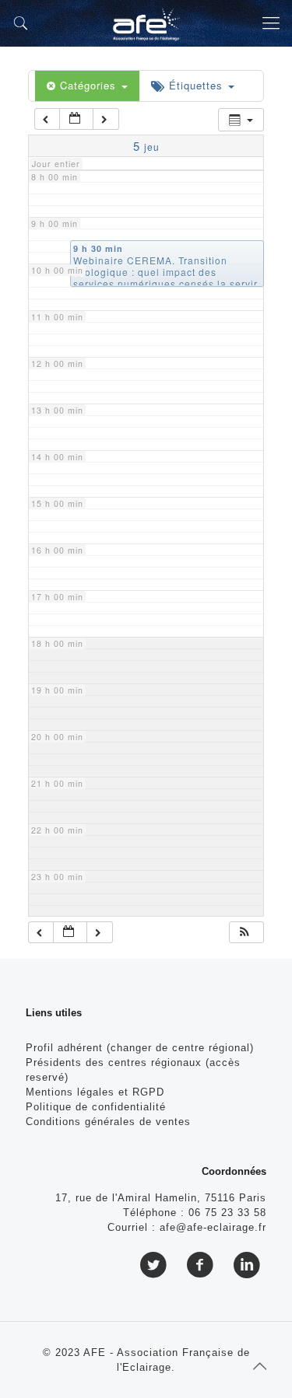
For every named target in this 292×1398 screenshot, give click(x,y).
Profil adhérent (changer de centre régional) (140, 1048)
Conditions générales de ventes (108, 1121)
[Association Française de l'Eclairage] (146, 23)
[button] (245, 932)
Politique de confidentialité (96, 1107)
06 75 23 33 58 (227, 1212)
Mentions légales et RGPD (95, 1092)
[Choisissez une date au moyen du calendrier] (76, 119)
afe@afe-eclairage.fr (213, 1227)
